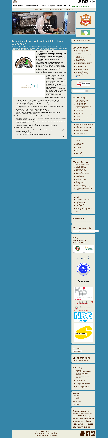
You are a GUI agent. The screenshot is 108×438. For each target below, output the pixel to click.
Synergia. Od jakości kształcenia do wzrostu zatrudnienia (84, 106)
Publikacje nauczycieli (81, 204)
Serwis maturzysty (80, 207)
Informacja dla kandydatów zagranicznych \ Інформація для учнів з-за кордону (84, 52)
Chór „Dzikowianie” (80, 166)
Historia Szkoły (79, 146)
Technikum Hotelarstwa (17, 49)
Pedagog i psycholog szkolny (82, 164)
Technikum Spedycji (50, 49)
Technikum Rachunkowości (82, 69)
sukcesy (88, 421)
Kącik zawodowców (42, 46)
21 (76, 401)
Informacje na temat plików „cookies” (84, 221)
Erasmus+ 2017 (79, 109)
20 (75, 401)
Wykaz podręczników (80, 143)
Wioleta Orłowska (28, 46)
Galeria (43, 5)
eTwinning (78, 119)
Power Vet (78, 112)
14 (76, 400)
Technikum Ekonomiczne (41, 48)
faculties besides (82, 413)
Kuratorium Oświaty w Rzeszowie (83, 371)
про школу (79, 77)
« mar (74, 404)
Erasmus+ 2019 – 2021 (81, 103)
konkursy (82, 415)
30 (79, 403)
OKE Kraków (78, 370)
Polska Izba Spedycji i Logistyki (83, 383)
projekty (87, 418)
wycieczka (85, 426)
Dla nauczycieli (79, 205)
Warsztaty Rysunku (80, 176)
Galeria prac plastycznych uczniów (84, 208)
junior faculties (75, 416)
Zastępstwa (51, 5)
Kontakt (59, 5)
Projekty (49, 46)
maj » (77, 404)
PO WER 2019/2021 (80, 104)
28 (76, 403)
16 (79, 400)
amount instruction (76, 413)
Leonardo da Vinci (80, 113)
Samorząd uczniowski (81, 167)
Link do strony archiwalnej (82, 360)
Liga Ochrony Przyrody (81, 172)
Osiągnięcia (78, 144)
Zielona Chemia (79, 184)
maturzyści (88, 416)
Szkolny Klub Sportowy (81, 169)
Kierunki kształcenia (31, 5)
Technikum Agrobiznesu (81, 72)
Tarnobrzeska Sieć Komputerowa (83, 388)
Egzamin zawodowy (80, 181)
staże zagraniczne (78, 421)
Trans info (78, 382)
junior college (89, 413)
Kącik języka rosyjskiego (81, 179)
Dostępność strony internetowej (83, 40)
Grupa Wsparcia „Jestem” (82, 170)
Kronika (77, 150)
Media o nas (78, 153)
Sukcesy (54, 46)
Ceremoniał (78, 147)
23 (79, 401)
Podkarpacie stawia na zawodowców (84, 115)
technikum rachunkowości (40, 49)
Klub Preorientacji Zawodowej (82, 173)
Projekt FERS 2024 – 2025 (82, 100)
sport (92, 418)
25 (73, 403)
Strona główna (18, 5)
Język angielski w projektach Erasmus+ (85, 186)
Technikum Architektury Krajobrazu (27, 48)
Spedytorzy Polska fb (80, 380)
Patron (77, 149)
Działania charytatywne (81, 185)
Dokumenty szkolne (80, 202)
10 (80, 398)
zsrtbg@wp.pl (53, 435)
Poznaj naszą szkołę (80, 59)
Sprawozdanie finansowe (81, 133)
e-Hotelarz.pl (78, 379)
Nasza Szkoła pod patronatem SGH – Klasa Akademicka (38, 42)
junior (86, 413)
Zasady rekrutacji (80, 57)
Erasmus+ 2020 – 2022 (81, 101)
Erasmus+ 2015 (79, 110)
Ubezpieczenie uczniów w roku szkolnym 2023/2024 (83, 200)
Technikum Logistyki (28, 49)
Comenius (78, 116)
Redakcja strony (79, 155)
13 (75, 400)
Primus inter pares (80, 152)
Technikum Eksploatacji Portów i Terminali (57, 48)
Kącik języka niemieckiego (82, 178)
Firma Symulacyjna (80, 175)
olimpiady (81, 418)
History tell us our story (83, 118)
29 (77, 403)
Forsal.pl (78, 385)
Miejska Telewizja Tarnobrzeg (82, 386)
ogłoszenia (75, 418)
